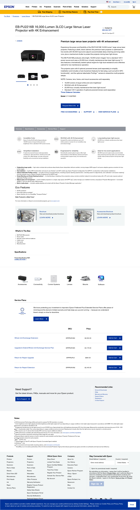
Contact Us (71, 488)
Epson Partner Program (75, 470)
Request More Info (69, 106)
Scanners (10, 465)
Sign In (134, 2)
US (109, 2)
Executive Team (73, 465)
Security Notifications (34, 496)
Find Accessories (69, 112)
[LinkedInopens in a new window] (106, 499)
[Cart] (134, 7)
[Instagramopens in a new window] (111, 499)
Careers (70, 468)
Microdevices (11, 476)
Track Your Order (52, 470)
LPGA (69, 476)
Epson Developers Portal (35, 493)
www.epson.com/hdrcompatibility (72, 432)
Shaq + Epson (72, 473)
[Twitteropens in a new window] (96, 499)
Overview (19, 129)
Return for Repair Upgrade (24, 358)
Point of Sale (11, 468)
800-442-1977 (107, 30)
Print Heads (10, 479)
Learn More (39, 319)
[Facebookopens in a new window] (91, 499)
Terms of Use (120, 478)
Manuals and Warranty (101, 394)
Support (88, 112)
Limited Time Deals (53, 462)
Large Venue (26, 16)
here (97, 506)
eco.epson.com (55, 201)
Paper (9, 485)
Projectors (16, 16)
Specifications (29, 129)
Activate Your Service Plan (55, 475)
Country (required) (122, 459)
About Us (70, 459)
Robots (9, 470)
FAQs (96, 392)
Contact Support (99, 400)
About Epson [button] (116, 2)
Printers (9, 459)
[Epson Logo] (9, 7)
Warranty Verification (33, 482)
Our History (71, 462)
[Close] (132, 504)
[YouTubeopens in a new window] (101, 499)
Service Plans (52, 129)
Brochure (43, 212)
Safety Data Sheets (33, 490)
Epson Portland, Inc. (74, 479)
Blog (69, 485)
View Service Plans (107, 112)
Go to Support (22, 399)
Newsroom (71, 482)
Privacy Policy (111, 473)
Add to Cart (113, 338)
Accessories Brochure (105, 212)
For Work (7, 16)
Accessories (41, 129)
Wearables (30, 473)
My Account (51, 478)
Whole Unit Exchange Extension (26, 338)
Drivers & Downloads (101, 390)
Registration (98, 398)
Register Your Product (54, 473)
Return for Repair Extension (25, 368)
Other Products (32, 479)
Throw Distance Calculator (70, 92)
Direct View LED (12, 473)
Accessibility (127, 2)
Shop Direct (51, 459)
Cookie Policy (106, 504)
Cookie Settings (84, 504)
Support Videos (99, 396)
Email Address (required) (97, 459)
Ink (8, 482)
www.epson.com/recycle (53, 445)
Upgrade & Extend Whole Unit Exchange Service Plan (34, 348)
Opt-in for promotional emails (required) (104, 468)
